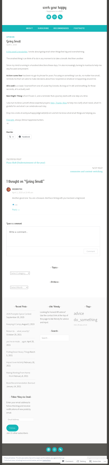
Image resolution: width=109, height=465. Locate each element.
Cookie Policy (47, 460)
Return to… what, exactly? (17, 331)
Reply (14, 209)
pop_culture (83, 325)
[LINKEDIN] (48, 449)
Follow (12, 428)
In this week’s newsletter (16, 51)
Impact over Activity (14, 362)
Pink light (10, 119)
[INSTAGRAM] (54, 449)
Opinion (10, 37)
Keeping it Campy (14, 324)
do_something (85, 319)
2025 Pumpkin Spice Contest (18, 314)
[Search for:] (54, 338)
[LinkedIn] (48, 17)
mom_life (76, 325)
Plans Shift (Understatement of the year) (25, 161)
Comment (91, 251)
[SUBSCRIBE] (60, 449)
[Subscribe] (60, 17)
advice (79, 313)
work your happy (54, 7)
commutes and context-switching (86, 170)
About (29, 28)
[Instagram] (54, 17)
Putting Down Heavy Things (18, 352)
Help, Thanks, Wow (59, 102)
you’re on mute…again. (16, 341)
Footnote (79, 28)
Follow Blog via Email (21, 396)
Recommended (61, 28)
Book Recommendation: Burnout (20, 383)
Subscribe (43, 28)
